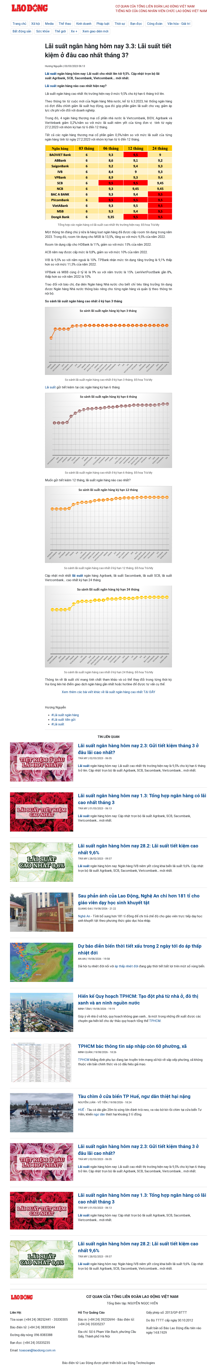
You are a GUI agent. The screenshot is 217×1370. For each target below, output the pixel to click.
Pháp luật (102, 24)
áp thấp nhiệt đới (126, 966)
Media (49, 24)
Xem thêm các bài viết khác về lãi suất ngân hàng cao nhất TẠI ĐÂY (108, 692)
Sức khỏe (43, 31)
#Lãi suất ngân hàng (65, 715)
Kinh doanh (83, 24)
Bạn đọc (136, 24)
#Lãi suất (57, 724)
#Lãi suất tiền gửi (63, 720)
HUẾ (81, 1110)
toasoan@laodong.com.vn (37, 1350)
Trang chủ (19, 24)
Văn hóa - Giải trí (178, 24)
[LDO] (41, 762)
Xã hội (35, 24)
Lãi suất (50, 387)
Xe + (74, 31)
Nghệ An (84, 916)
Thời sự (120, 24)
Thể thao (65, 24)
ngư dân (99, 1114)
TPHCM (155, 1021)
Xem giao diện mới (95, 31)
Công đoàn (154, 24)
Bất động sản (22, 31)
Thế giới (60, 31)
